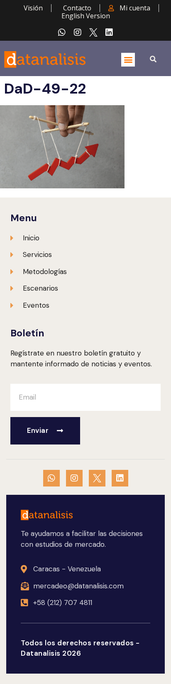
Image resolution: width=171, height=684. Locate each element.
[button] (128, 60)
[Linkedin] (109, 32)
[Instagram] (77, 32)
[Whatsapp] (62, 32)
